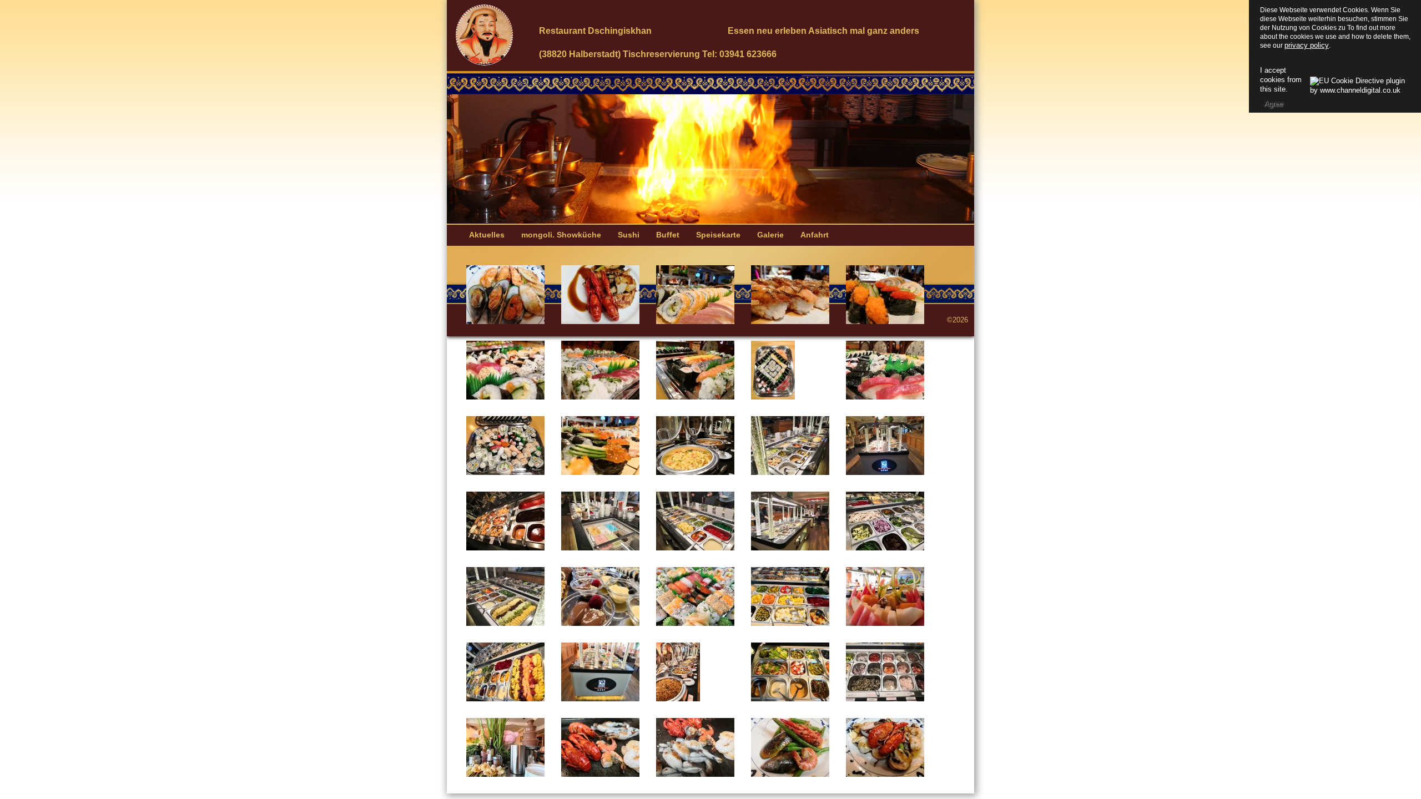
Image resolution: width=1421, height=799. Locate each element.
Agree (1273, 103)
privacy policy (1306, 45)
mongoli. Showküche (561, 234)
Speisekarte (718, 234)
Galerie (770, 234)
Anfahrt (814, 234)
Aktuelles (487, 234)
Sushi (628, 234)
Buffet (667, 234)
